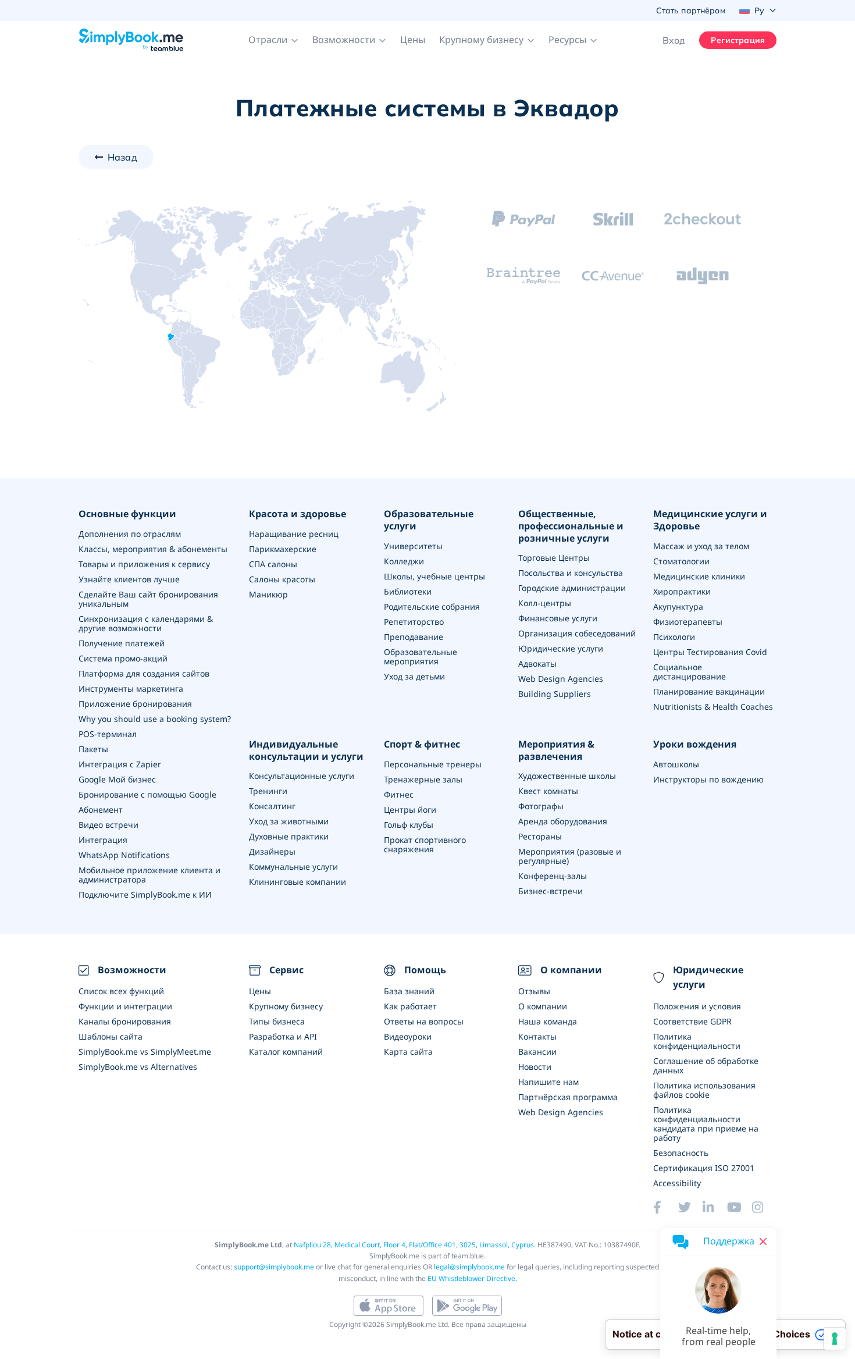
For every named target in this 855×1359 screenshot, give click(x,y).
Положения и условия (697, 1006)
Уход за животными (289, 821)
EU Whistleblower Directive (471, 1278)
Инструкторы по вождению (708, 779)
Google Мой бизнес (117, 779)
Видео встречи (108, 824)
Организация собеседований (577, 633)
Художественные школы (567, 775)
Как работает (410, 1006)
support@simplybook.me (274, 1267)
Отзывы (534, 991)
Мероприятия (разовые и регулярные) (569, 856)
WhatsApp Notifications (124, 854)
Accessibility (677, 1183)
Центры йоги (410, 809)
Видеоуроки (408, 1036)
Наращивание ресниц (294, 533)
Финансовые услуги (557, 618)
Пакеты (93, 749)
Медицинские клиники (699, 576)
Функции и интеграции (125, 1006)
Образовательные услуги (428, 520)
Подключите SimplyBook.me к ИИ (145, 894)
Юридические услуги (560, 648)
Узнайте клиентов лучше (129, 579)
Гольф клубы (408, 824)
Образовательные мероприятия (420, 656)
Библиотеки (408, 591)
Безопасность (680, 1152)
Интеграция (103, 839)
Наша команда (547, 1021)
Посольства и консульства (570, 572)
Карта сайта (408, 1051)
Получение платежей (122, 643)
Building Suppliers (554, 693)
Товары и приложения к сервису (144, 564)
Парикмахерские (282, 548)
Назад (122, 157)
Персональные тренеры (433, 764)
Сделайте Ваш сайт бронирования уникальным (148, 599)
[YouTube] (739, 1207)
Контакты (537, 1036)
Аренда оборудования (562, 821)
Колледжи (404, 561)
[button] (273, 40)
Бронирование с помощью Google (147, 794)
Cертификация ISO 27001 (703, 1167)
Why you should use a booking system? (155, 718)
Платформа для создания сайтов (144, 673)
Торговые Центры (554, 557)
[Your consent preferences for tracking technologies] (835, 1339)
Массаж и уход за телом (701, 546)
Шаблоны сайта (110, 1036)
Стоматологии (681, 561)
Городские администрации (572, 587)
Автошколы (676, 764)
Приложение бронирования (135, 703)
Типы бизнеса (277, 1021)
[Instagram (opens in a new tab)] (764, 1207)
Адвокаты (537, 663)
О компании (542, 1006)
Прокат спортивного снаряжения (425, 844)
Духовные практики (289, 836)
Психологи (674, 636)
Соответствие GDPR (692, 1021)
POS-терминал (108, 733)
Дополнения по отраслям (130, 533)
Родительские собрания (432, 606)
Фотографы (541, 806)
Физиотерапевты (687, 621)
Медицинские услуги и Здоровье (710, 520)
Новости (534, 1066)
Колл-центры (544, 603)
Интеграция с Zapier (120, 764)
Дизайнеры (272, 851)
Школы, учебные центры (434, 576)
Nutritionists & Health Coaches (713, 706)
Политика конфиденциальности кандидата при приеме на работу (705, 1123)
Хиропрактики (682, 591)
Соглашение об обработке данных (705, 1065)
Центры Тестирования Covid (710, 651)
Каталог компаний (286, 1051)
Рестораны (540, 836)
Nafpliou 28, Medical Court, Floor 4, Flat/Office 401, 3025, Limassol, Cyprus (414, 1245)
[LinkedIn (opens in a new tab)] (715, 1207)
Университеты (413, 546)
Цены (412, 39)
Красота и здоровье (297, 514)
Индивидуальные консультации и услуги (306, 750)
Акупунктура (678, 606)
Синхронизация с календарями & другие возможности (146, 623)
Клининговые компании (297, 881)
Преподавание (413, 636)
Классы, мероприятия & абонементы (153, 548)
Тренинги (268, 790)
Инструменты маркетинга (131, 688)
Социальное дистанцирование (689, 671)
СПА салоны (273, 564)
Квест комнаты (548, 790)
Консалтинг (272, 806)
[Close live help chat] (763, 1241)
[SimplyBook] (131, 40)
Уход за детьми (414, 676)
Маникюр (268, 594)
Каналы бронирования (125, 1021)
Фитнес (399, 794)
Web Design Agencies (560, 678)
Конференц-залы (552, 875)
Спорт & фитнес (422, 744)
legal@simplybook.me (469, 1267)
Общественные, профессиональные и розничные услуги (571, 526)
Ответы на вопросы (424, 1021)
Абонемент (101, 809)
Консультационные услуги (301, 775)
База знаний (409, 991)
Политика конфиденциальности (696, 1041)
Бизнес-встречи (550, 890)
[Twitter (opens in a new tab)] (690, 1207)
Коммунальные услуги (293, 866)
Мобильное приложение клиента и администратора (149, 875)
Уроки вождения (694, 744)
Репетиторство (414, 621)
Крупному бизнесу (286, 1006)
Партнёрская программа (568, 1096)
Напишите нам (548, 1081)
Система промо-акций (123, 658)
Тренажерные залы (423, 779)
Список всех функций (121, 991)
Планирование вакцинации (709, 691)
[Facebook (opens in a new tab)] (665, 1207)
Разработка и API (283, 1036)
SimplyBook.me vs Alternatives (138, 1066)
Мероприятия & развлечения (556, 750)
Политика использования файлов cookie (704, 1090)
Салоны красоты (282, 579)
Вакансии (537, 1051)
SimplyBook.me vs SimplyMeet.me (145, 1051)
